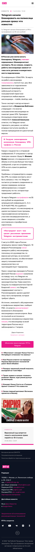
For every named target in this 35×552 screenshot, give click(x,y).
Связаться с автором (17, 335)
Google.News (7, 506)
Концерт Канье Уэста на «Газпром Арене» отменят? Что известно (16, 385)
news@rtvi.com (18, 487)
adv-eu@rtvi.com (18, 492)
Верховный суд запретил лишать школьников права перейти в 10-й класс (16, 435)
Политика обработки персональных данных (16, 458)
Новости (5, 11)
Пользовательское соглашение (11, 455)
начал (24, 248)
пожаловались (7, 83)
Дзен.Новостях (11, 504)
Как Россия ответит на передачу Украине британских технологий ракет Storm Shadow (16, 362)
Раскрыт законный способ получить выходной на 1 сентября (17, 369)
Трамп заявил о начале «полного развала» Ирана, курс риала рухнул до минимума (16, 377)
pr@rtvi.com (17, 490)
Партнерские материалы (10, 495)
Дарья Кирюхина (17, 332)
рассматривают (21, 308)
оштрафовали (22, 197)
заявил (13, 287)
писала (4, 322)
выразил (19, 274)
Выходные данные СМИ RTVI (10, 452)
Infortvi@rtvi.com (24, 485)
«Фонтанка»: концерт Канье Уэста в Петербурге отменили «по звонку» (17, 354)
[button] (33, 3)
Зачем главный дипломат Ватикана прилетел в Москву (17, 392)
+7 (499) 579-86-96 (12, 482)
